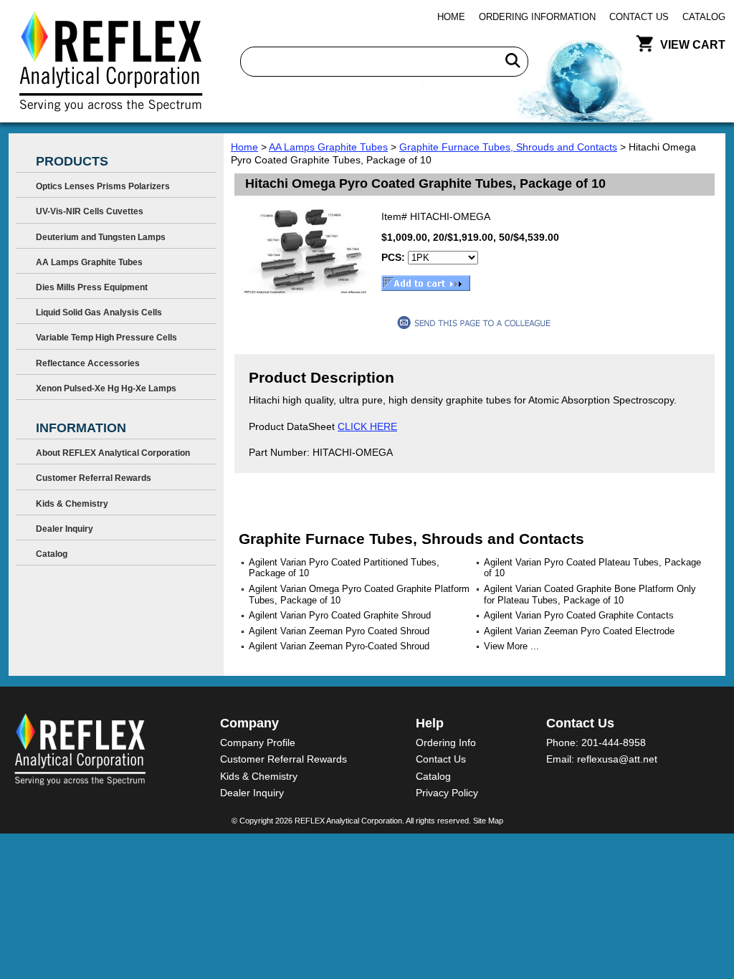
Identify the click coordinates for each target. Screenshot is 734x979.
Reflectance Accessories (88, 363)
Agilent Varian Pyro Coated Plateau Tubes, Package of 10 (592, 568)
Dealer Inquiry (64, 529)
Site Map (488, 820)
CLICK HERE (367, 426)
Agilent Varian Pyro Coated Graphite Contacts (579, 615)
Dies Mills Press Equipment (92, 287)
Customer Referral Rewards (93, 478)
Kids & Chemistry (72, 504)
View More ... (511, 646)
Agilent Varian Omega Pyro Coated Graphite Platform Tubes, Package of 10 (359, 594)
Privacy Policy (447, 792)
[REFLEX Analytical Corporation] (110, 61)
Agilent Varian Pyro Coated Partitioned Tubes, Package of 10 (344, 568)
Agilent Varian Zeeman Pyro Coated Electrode (579, 631)
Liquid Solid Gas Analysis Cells (99, 312)
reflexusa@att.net (617, 759)
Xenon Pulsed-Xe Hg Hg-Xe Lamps (106, 388)
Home (451, 16)
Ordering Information (537, 16)
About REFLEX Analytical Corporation (113, 453)
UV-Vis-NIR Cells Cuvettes (89, 211)
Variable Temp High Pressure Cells (106, 338)
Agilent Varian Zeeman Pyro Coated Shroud (339, 631)
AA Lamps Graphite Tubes (328, 147)
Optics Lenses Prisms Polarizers (103, 186)
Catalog (703, 16)
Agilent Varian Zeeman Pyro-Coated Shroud (339, 646)
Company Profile (257, 742)
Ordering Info (446, 742)
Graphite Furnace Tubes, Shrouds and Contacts (508, 147)
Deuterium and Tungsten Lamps (101, 237)
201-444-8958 (613, 742)
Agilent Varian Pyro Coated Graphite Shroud (340, 615)
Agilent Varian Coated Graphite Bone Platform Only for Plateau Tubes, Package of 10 (590, 594)
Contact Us (639, 16)
